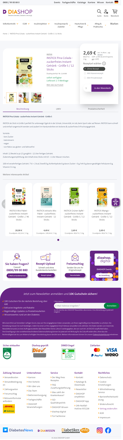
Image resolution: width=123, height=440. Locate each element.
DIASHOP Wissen (60, 407)
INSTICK (49, 54)
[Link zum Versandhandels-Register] (68, 354)
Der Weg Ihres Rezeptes (58, 379)
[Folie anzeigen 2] (61, 240)
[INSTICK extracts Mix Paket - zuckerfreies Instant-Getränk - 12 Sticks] (46, 209)
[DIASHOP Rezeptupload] (46, 265)
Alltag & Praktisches (98, 25)
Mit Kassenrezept (95, 73)
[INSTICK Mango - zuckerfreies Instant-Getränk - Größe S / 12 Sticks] (102, 209)
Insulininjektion (40, 23)
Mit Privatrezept (94, 78)
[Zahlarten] (104, 353)
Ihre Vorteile (34, 381)
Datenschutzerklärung (101, 334)
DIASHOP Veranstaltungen (34, 406)
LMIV (58, 108)
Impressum (105, 417)
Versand (100, 55)
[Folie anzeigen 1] (58, 240)
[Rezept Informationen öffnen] (104, 63)
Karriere (91, 2)
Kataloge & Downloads (80, 383)
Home (5, 34)
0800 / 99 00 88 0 (11, 2)
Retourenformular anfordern (12, 400)
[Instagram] (100, 430)
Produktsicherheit (96, 108)
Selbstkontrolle (9, 23)
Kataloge (81, 2)
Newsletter (81, 389)
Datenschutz (105, 377)
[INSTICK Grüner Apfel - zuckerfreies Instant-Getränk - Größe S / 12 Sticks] (74, 209)
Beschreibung (22, 108)
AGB (102, 413)
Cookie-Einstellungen (104, 383)
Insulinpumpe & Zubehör (61, 25)
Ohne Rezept (93, 68)
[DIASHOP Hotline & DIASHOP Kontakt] (17, 265)
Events (57, 2)
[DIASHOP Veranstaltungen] (104, 265)
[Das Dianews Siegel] (41, 353)
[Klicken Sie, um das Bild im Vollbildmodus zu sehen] (24, 71)
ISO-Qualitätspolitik (58, 401)
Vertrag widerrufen (108, 408)
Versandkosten (11, 377)
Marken (114, 23)
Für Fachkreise (58, 416)
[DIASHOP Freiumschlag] (75, 265)
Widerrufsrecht (107, 404)
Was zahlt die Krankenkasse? (58, 394)
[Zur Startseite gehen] (17, 13)
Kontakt (109, 2)
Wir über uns (34, 386)
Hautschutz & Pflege (80, 25)
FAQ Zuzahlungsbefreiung (60, 386)
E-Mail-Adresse (59, 301)
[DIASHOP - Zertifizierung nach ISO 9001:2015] (12, 353)
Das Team (32, 390)
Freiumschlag (10, 393)
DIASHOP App (82, 401)
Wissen (100, 2)
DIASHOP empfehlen (79, 395)
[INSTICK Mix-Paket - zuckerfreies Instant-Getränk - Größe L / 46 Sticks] (18, 209)
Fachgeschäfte (69, 2)
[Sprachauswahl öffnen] (116, 2)
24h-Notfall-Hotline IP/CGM (81, 407)
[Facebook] (108, 430)
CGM (25, 23)
